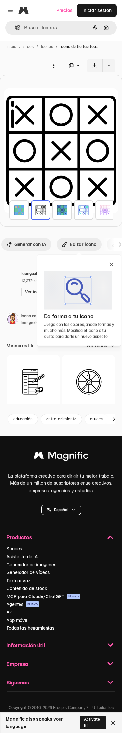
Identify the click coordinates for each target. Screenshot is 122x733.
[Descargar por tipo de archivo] (74, 65)
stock (28, 46)
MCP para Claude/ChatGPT (43, 596)
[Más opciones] (53, 65)
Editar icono (83, 244)
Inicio (11, 46)
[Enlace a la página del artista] (12, 319)
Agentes (22, 604)
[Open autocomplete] (14, 27)
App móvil (17, 620)
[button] (61, 510)
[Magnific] (61, 457)
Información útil (26, 645)
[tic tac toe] (19, 210)
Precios (64, 10)
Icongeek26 (31, 322)
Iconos (47, 46)
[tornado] (88, 382)
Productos (19, 537)
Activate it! (92, 722)
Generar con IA (30, 244)
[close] (111, 265)
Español (61, 509)
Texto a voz (19, 580)
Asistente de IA (22, 557)
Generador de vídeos (28, 572)
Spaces (14, 549)
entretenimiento (61, 419)
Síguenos (18, 682)
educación (23, 419)
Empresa (17, 663)
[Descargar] (94, 65)
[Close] (113, 723)
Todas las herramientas (30, 628)
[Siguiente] (113, 419)
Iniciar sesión (97, 10)
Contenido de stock (27, 588)
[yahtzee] (33, 382)
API (10, 612)
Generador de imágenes (31, 565)
